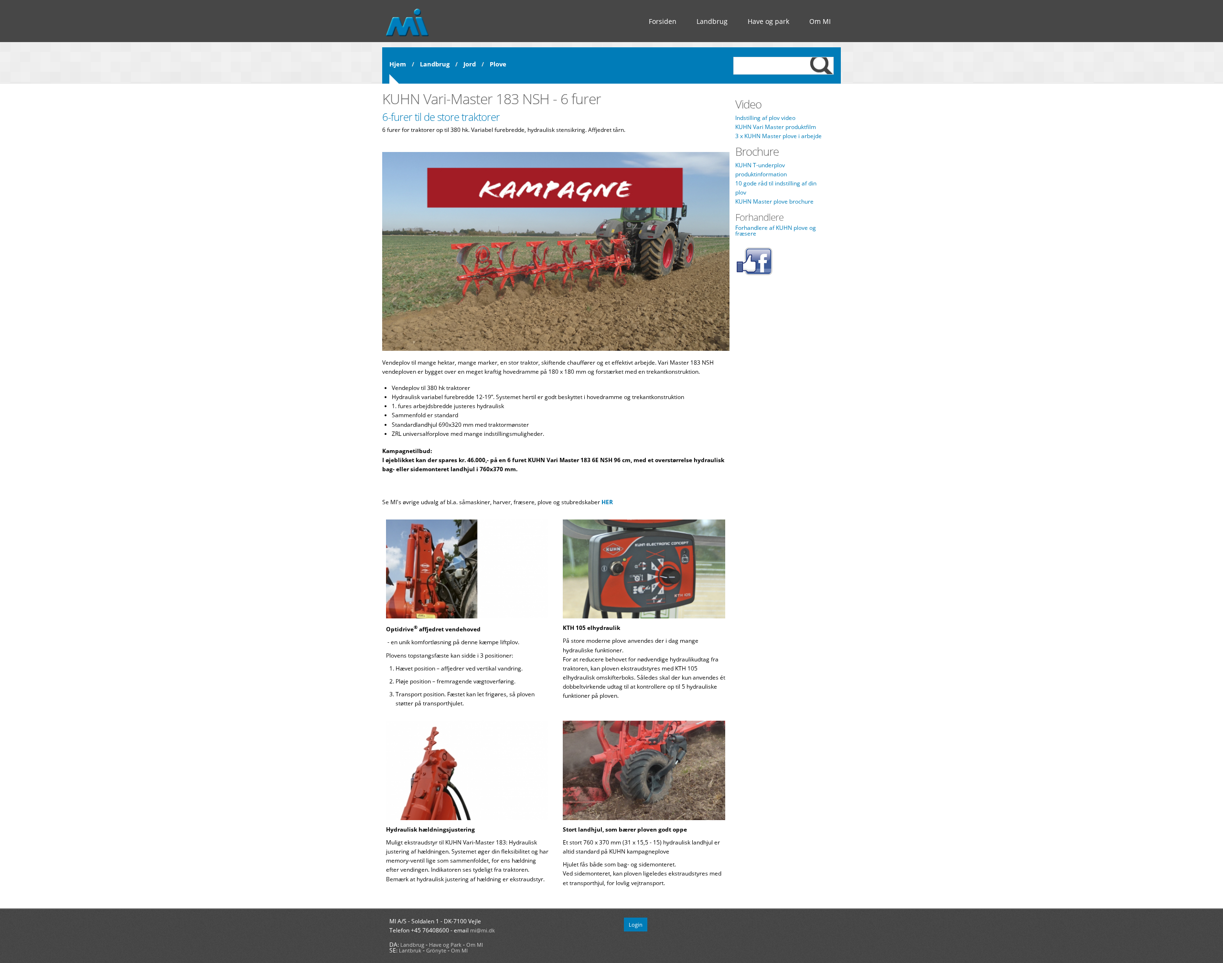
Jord (469, 64)
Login (636, 924)
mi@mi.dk (482, 930)
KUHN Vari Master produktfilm (775, 127)
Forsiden (662, 21)
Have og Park (445, 944)
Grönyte (436, 950)
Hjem (397, 64)
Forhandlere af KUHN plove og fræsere (775, 231)
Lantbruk (410, 950)
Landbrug (712, 21)
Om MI (820, 21)
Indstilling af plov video (765, 118)
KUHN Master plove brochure (774, 201)
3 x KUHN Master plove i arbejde (778, 136)
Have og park (768, 21)
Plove (498, 64)
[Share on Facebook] (754, 274)
